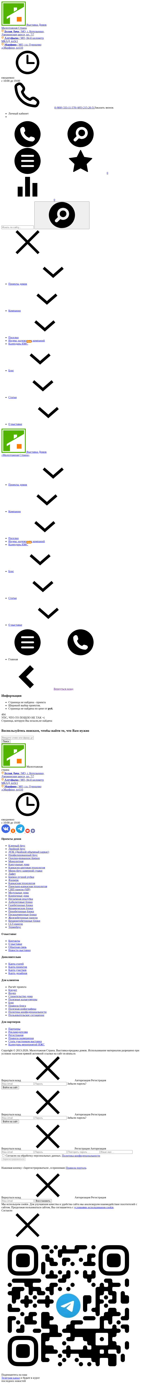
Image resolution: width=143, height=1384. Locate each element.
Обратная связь (17, 947)
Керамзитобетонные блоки (24, 920)
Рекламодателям (18, 1031)
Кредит (12, 990)
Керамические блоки (20, 908)
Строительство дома (20, 996)
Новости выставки (19, 950)
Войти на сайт (10, 1087)
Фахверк (13, 880)
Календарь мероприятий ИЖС (26, 1044)
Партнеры (14, 1028)
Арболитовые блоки (20, 902)
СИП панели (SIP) (19, 889)
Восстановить (43, 1201)
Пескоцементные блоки (22, 914)
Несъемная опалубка (20, 898)
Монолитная (15, 861)
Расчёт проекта (17, 986)
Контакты (14, 940)
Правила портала (76, 1167)
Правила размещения (21, 1038)
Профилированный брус (23, 855)
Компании (14, 310)
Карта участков (17, 970)
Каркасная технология (21, 883)
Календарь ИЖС (18, 343)
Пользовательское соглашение (26, 1015)
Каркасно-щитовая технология (26, 867)
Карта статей (16, 963)
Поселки (13, 337)
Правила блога (17, 1005)
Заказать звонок (104, 107)
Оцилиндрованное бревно (24, 858)
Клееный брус (16, 845)
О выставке (15, 424)
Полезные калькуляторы (22, 999)
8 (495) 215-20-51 (84, 107)
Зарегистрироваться (13, 1159)
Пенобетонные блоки (21, 911)
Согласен (6, 1210)
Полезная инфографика (22, 1008)
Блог (11, 370)
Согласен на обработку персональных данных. (33, 1155)
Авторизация (98, 1148)
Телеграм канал (10, 1377)
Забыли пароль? (76, 1083)
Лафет (12, 873)
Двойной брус (16, 848)
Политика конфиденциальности (27, 1011)
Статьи (12, 397)
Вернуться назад (63, 688)
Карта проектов (17, 966)
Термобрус (14, 927)
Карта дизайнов (17, 973)
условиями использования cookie (94, 1207)
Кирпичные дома (18, 895)
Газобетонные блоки (20, 905)
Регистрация (15, 1035)
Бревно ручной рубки (21, 876)
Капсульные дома (18, 864)
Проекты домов (17, 283)
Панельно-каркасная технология (27, 886)
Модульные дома (18, 892)
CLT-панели (15, 923)
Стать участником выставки (25, 1041)
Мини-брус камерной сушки (25, 870)
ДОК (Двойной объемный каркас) (28, 851)
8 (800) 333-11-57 (64, 107)
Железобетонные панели (23, 917)
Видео (12, 993)
